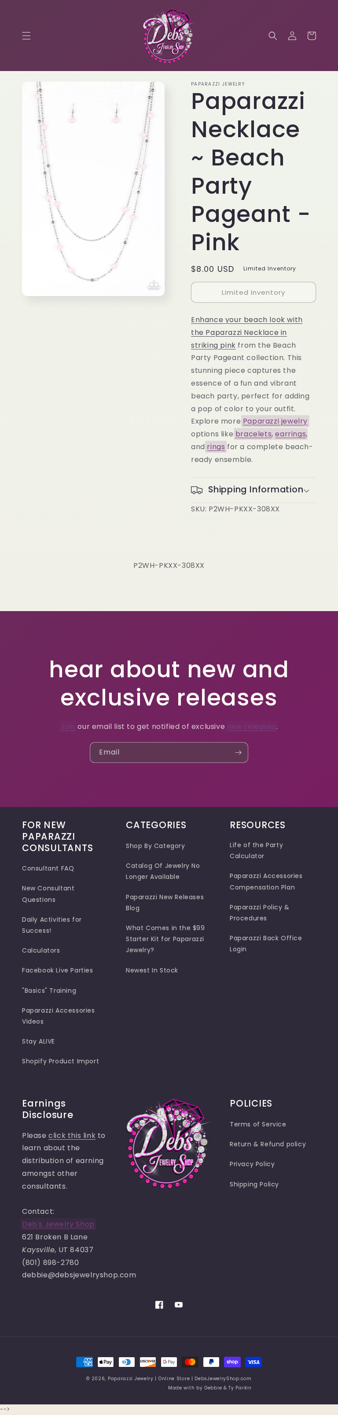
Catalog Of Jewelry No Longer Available (163, 871)
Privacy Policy (252, 1164)
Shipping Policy (254, 1184)
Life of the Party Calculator (256, 850)
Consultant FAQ (48, 868)
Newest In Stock (152, 970)
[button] (26, 35)
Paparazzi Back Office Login (266, 943)
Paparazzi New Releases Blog (165, 902)
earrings (290, 434)
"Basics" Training (49, 990)
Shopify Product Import (60, 1061)
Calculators (41, 950)
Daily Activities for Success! (52, 925)
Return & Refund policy (268, 1144)
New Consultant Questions (48, 894)
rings (216, 447)
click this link (72, 1135)
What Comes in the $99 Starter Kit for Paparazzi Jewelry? (165, 938)
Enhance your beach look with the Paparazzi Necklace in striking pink (247, 332)
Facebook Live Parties (57, 970)
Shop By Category (155, 845)
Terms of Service (258, 1124)
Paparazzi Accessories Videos (58, 1016)
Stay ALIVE (38, 1041)
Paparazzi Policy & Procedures (260, 913)
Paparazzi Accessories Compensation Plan (266, 881)
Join (67, 726)
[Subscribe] (238, 752)
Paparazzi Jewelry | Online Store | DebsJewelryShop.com (180, 1378)
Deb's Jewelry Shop (58, 1224)
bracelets (253, 434)
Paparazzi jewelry (275, 421)
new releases (251, 726)
